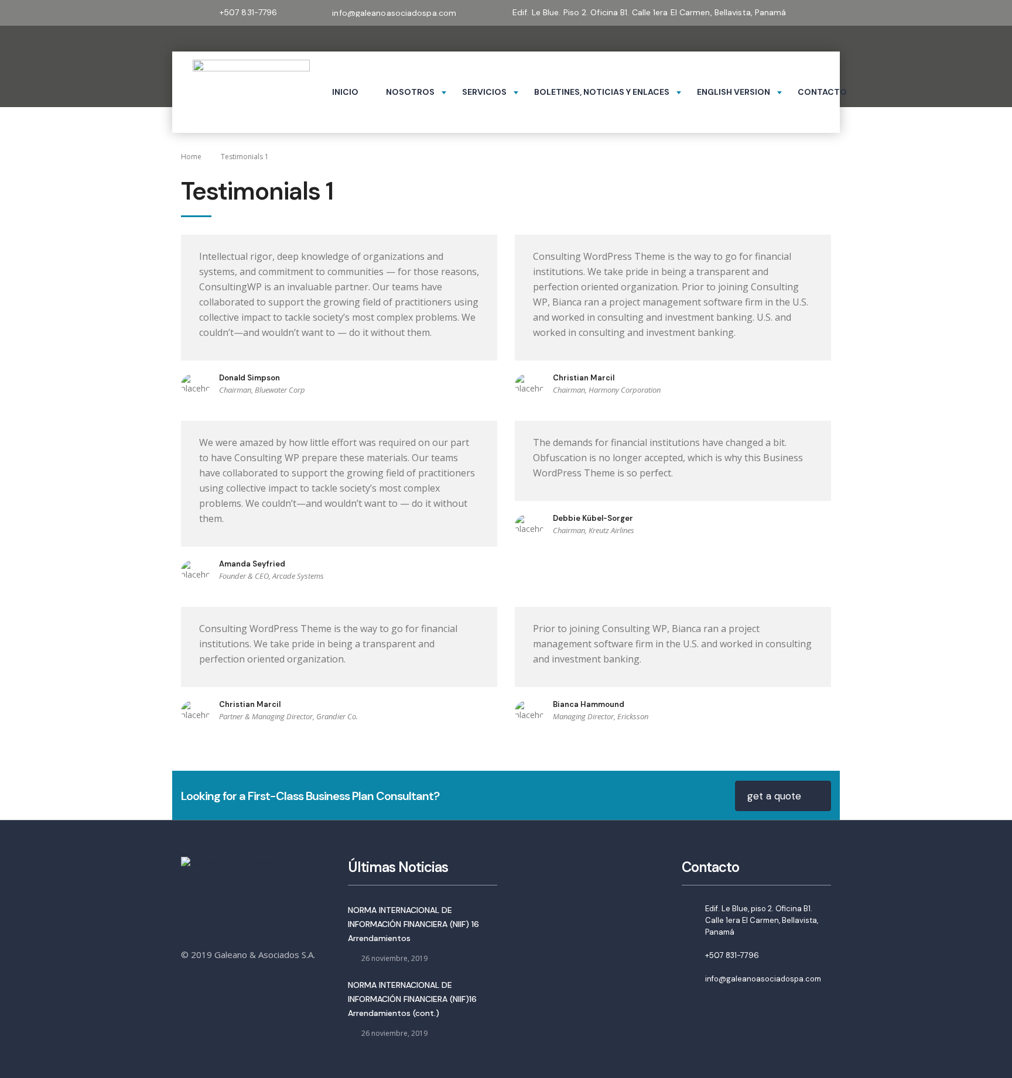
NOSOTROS (410, 92)
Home (191, 157)
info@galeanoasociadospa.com (763, 979)
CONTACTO (822, 92)
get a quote (774, 795)
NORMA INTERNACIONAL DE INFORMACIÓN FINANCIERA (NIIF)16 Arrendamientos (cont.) (412, 999)
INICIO (345, 92)
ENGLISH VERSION (733, 92)
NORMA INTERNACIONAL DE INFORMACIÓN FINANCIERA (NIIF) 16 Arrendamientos (413, 924)
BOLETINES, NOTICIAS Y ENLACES (601, 92)
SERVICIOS (484, 92)
